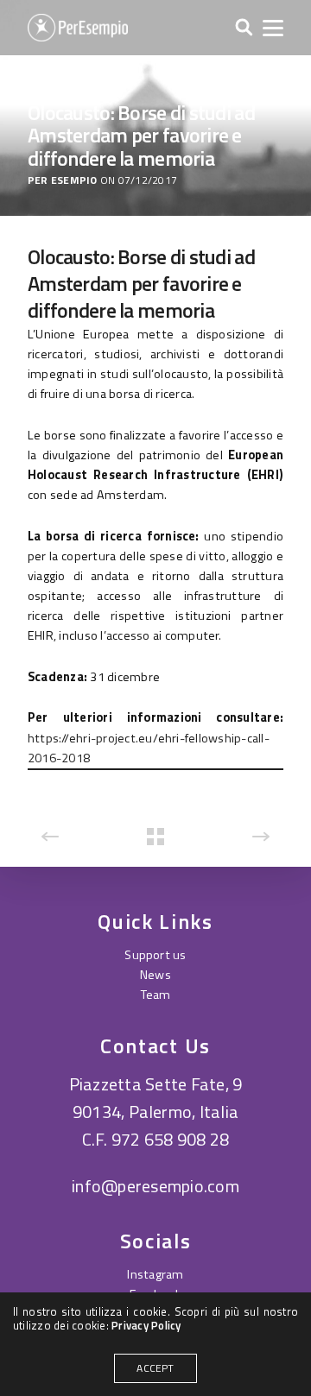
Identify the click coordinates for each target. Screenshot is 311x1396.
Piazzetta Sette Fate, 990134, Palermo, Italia (156, 1098)
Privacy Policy (146, 1325)
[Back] (155, 836)
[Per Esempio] (78, 27)
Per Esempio (63, 181)
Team (156, 994)
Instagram (155, 1274)
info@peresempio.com (155, 1185)
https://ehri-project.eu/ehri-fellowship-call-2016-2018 (149, 748)
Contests (56, 81)
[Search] (244, 28)
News (155, 974)
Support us (155, 954)
